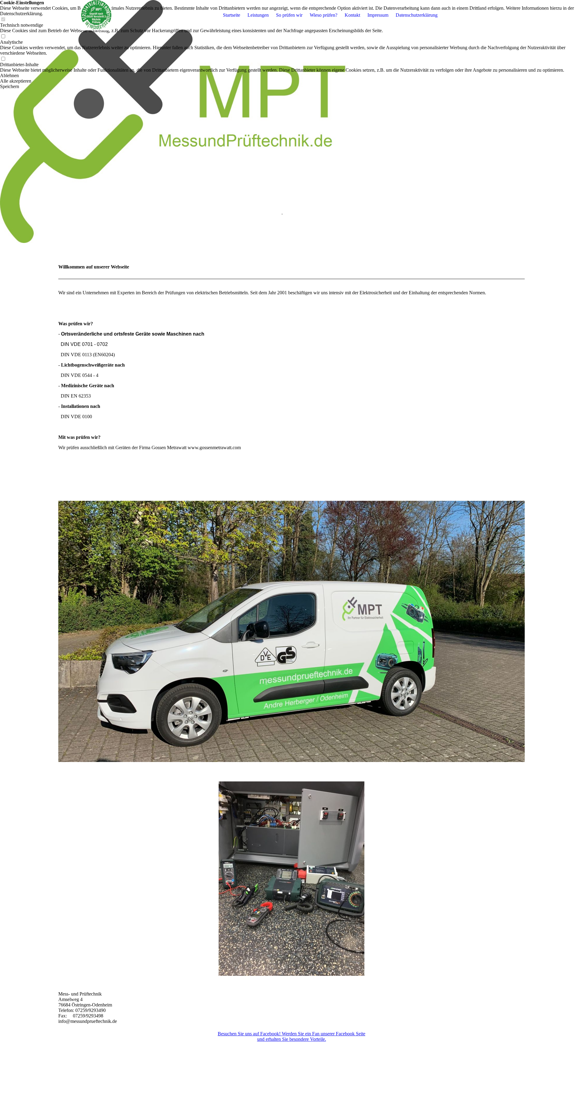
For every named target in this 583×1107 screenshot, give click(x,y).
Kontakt (352, 15)
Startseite (231, 15)
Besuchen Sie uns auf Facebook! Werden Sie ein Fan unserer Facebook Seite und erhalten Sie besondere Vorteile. (291, 1036)
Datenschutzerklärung (417, 15)
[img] (96, 15)
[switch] (3, 36)
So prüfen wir (289, 15)
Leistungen (258, 15)
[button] (291, 75)
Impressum (377, 15)
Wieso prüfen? (323, 15)
